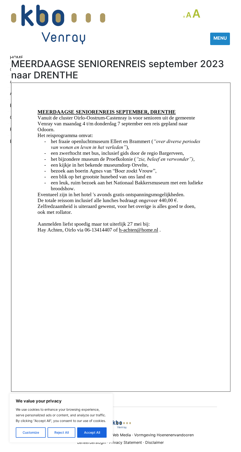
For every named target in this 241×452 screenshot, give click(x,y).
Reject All (61, 432)
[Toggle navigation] (220, 39)
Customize (31, 432)
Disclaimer (154, 442)
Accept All (92, 432)
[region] (61, 418)
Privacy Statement (125, 442)
